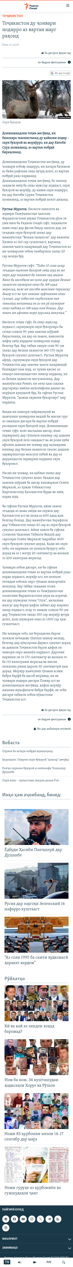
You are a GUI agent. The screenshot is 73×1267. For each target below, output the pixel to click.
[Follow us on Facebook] (14, 1219)
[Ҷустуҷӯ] (63, 1262)
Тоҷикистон (12, 16)
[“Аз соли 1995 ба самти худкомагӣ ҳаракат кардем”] (36, 935)
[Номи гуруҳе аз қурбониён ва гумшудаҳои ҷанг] (36, 1165)
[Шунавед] (19, 1262)
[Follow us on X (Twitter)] (40, 1219)
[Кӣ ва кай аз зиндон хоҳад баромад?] (36, 1003)
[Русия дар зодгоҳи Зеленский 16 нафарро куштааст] (36, 881)
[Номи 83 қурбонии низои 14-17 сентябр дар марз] (36, 1111)
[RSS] (57, 1219)
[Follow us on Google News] (5, 1219)
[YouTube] (34, 1262)
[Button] (56, 53)
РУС (49, 1262)
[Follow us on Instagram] (31, 1219)
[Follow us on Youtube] (23, 1219)
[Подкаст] (5, 1227)
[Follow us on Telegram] (49, 1219)
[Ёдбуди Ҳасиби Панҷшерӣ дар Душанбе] (36, 827)
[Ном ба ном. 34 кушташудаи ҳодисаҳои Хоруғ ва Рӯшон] (36, 1057)
